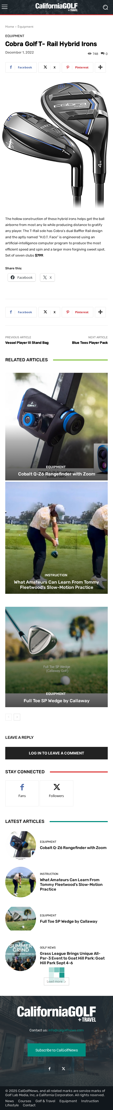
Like (22, 784)
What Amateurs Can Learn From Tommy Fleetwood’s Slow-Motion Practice (56, 584)
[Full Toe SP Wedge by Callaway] (56, 651)
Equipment (25, 26)
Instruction (56, 575)
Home (9, 26)
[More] (100, 67)
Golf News (48, 947)
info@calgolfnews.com (66, 1030)
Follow (56, 784)
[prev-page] (8, 717)
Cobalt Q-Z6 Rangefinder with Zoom (56, 473)
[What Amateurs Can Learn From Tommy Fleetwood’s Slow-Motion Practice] (56, 538)
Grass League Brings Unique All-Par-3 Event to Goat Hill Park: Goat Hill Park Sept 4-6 (72, 958)
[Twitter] (63, 1069)
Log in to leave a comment (56, 753)
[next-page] (17, 717)
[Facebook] (49, 1069)
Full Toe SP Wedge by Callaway (57, 700)
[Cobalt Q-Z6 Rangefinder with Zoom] (56, 424)
